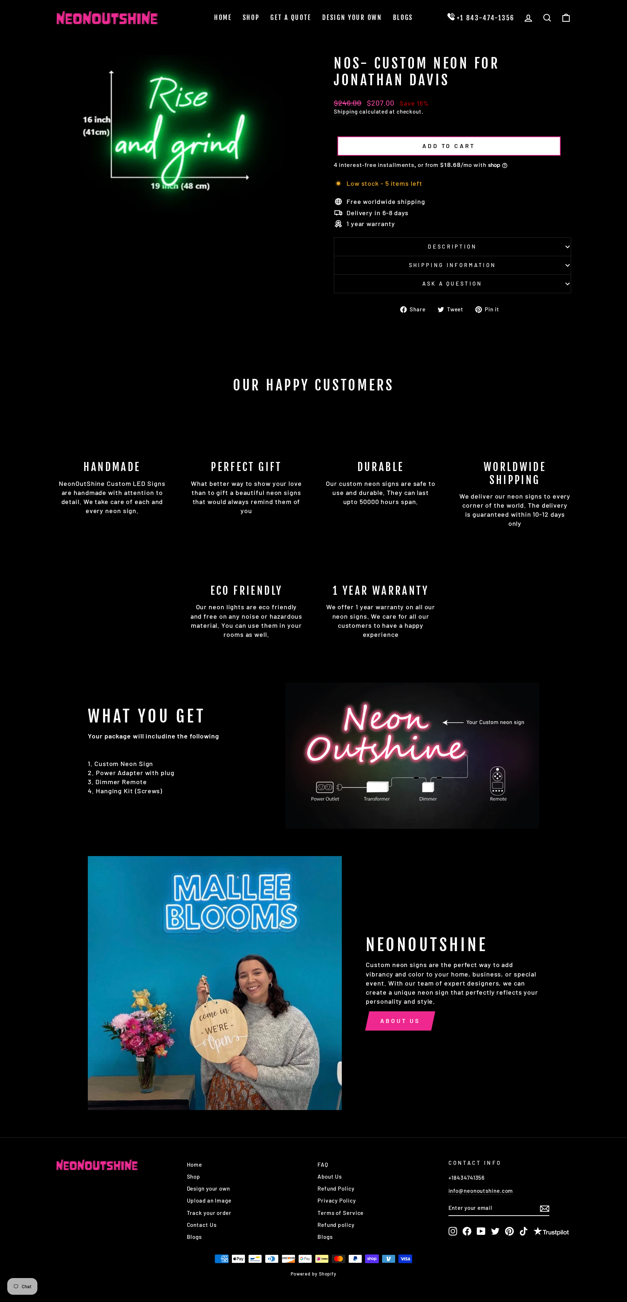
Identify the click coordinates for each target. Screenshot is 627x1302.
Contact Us (202, 1224)
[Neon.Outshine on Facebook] (467, 1231)
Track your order (209, 1212)
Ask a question (452, 284)
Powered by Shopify (313, 1274)
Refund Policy (336, 1188)
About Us (400, 1020)
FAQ (322, 1164)
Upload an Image (209, 1200)
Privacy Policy (336, 1200)
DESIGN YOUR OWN (352, 17)
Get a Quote (290, 17)
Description (452, 246)
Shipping (346, 111)
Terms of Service (340, 1212)
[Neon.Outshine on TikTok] (523, 1231)
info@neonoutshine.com (480, 1190)
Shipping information (452, 265)
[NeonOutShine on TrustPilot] (551, 1232)
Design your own (208, 1188)
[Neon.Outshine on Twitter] (495, 1231)
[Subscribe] (544, 1208)
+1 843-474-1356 (485, 18)
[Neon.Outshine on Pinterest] (509, 1231)
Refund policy (336, 1224)
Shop (251, 17)
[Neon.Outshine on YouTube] (481, 1231)
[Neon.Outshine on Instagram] (452, 1231)
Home (223, 17)
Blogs (403, 17)
